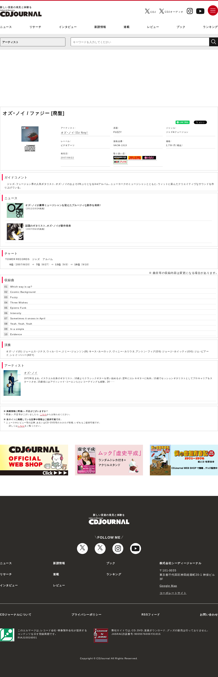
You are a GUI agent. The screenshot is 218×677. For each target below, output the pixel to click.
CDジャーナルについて (16, 614)
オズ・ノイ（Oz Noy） (74, 132)
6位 (12, 264)
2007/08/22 (67, 157)
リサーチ (35, 27)
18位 (77, 264)
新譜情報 (100, 27)
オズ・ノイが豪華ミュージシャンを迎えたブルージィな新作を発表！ (63, 205)
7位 (38, 264)
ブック (181, 27)
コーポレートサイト (173, 593)
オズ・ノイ (31, 373)
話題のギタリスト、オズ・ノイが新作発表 (48, 225)
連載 (127, 27)
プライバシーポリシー (87, 614)
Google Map (168, 586)
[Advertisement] (109, 80)
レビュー (153, 27)
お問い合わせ (209, 614)
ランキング (210, 27)
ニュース (6, 27)
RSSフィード (151, 614)
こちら (43, 414)
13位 (58, 264)
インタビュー (68, 27)
